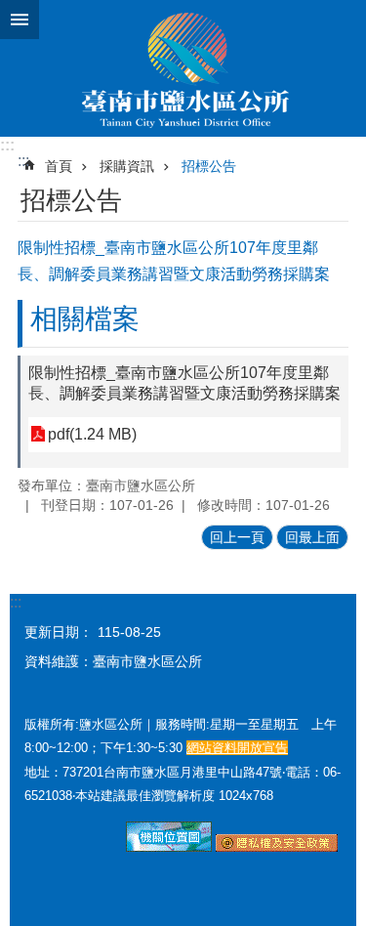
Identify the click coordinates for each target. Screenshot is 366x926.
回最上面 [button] (312, 537)
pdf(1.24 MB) (92, 434)
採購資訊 (127, 166)
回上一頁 (237, 537)
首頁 (58, 166)
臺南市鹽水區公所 (183, 68)
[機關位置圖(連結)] (169, 847)
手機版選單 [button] (19, 19)
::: (7, 145)
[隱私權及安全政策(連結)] (277, 847)
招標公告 (209, 166)
